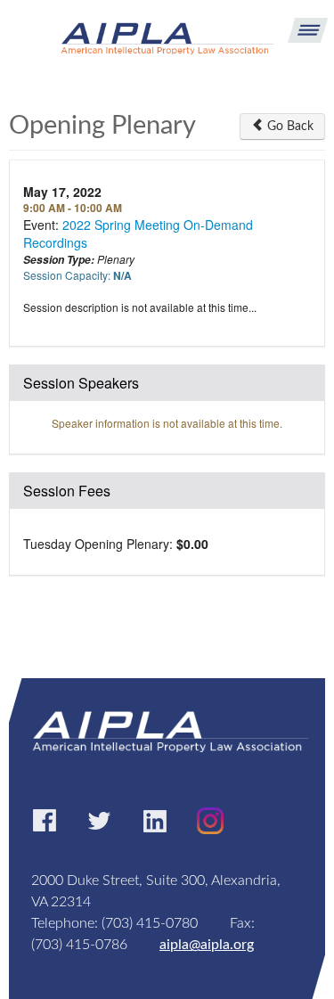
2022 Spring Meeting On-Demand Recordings (138, 233)
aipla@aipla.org (206, 945)
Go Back (289, 126)
